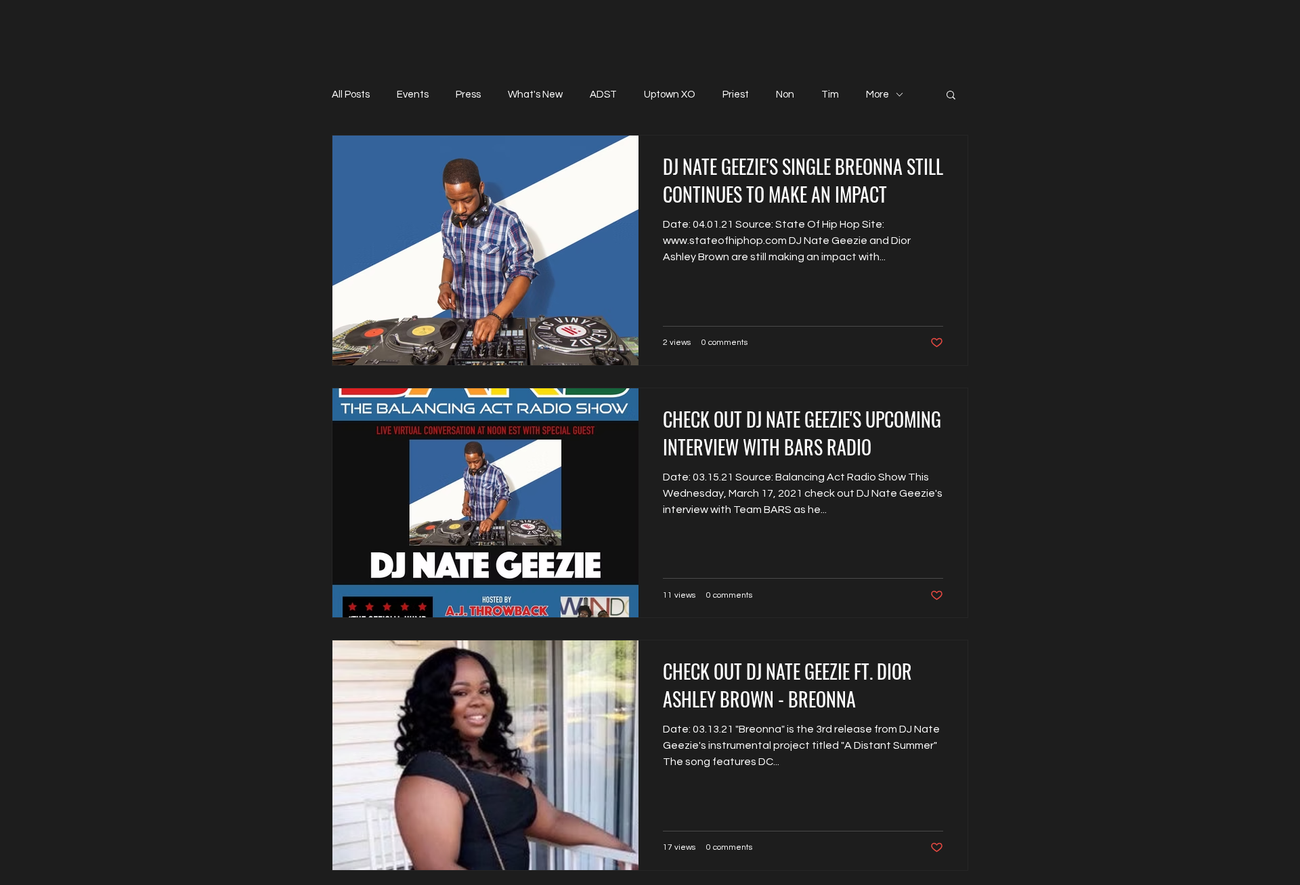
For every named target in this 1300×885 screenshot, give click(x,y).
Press (468, 94)
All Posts (351, 94)
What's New (535, 94)
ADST (603, 94)
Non (785, 94)
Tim (830, 94)
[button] (951, 96)
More (877, 94)
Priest (735, 94)
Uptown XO (669, 94)
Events (413, 94)
